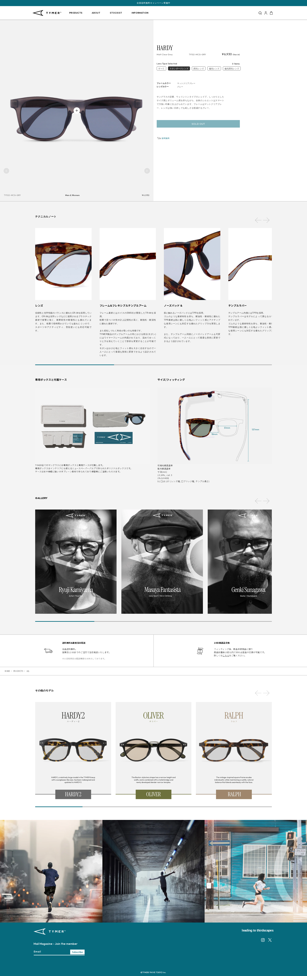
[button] (260, 13)
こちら (226, 655)
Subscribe (77, 952)
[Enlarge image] (77, 110)
